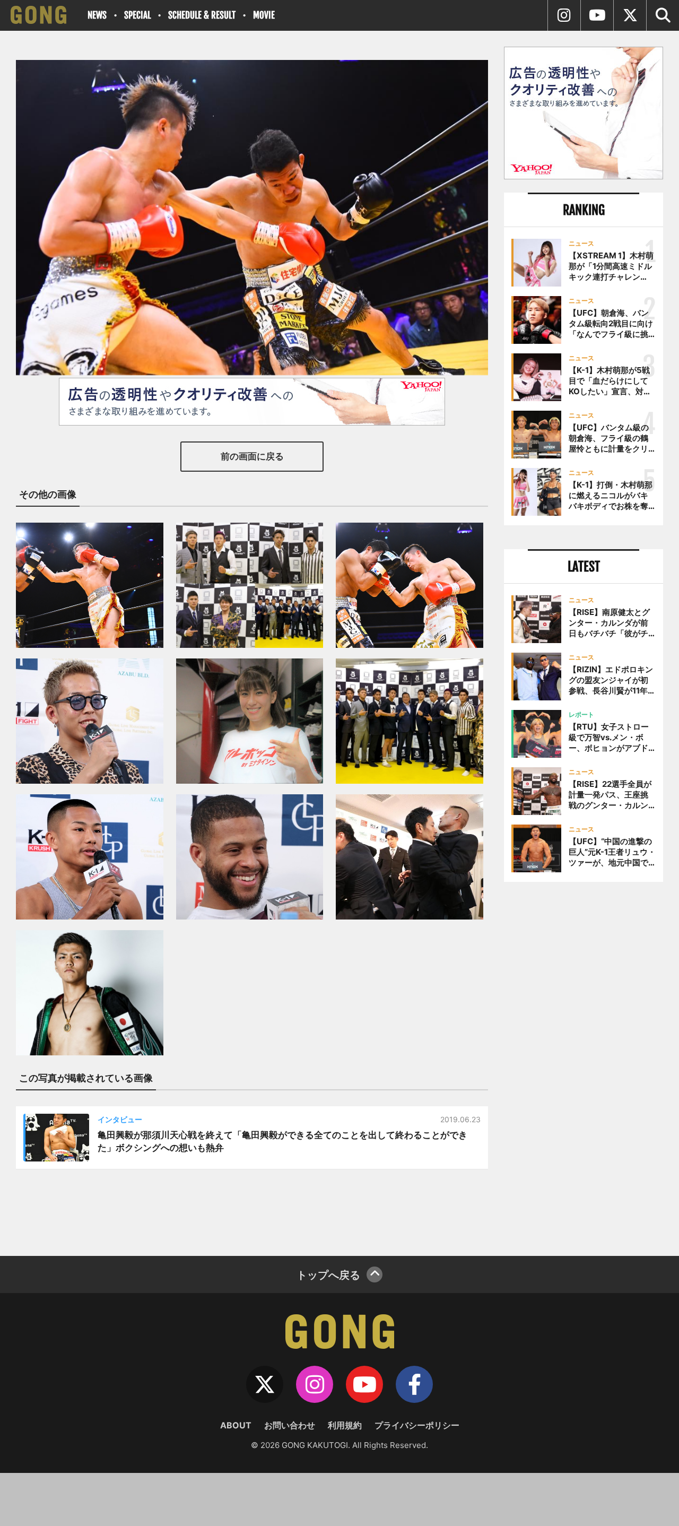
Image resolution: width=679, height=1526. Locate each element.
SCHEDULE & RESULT (202, 15)
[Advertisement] (583, 1065)
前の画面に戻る (252, 456)
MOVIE (264, 15)
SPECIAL (137, 15)
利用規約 (345, 1425)
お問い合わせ (289, 1425)
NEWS (97, 15)
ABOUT (235, 1425)
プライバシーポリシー (417, 1425)
